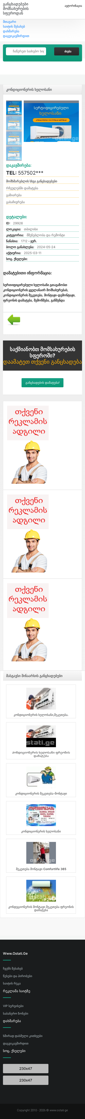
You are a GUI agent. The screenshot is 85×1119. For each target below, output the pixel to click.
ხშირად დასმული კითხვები (22, 1036)
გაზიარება (14, 195)
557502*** (24, 173)
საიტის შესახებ (14, 26)
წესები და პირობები (17, 976)
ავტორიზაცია (73, 5)
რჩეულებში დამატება (22, 188)
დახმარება (11, 31)
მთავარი (9, 22)
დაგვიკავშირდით (16, 36)
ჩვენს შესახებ (13, 968)
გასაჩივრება (15, 202)
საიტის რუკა (12, 983)
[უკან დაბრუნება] (12, 319)
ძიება (67, 51)
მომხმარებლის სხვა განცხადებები (31, 181)
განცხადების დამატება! (43, 382)
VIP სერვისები (13, 1006)
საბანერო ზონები (15, 1013)
